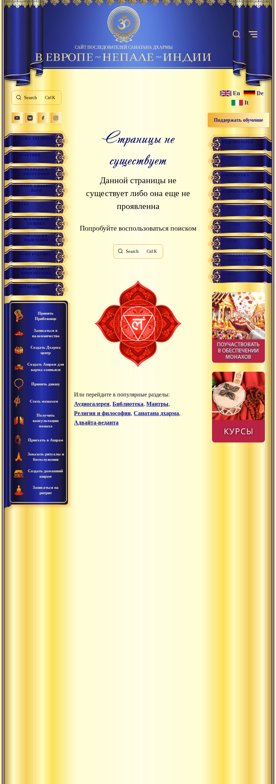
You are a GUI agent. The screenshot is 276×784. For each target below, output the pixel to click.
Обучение (30, 287)
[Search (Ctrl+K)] (236, 34)
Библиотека (127, 404)
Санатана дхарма (156, 413)
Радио (228, 274)
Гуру (24, 205)
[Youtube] (17, 118)
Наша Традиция (36, 138)
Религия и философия (36, 172)
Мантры (157, 404)
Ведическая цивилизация (36, 271)
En (236, 93)
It (246, 103)
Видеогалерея (238, 142)
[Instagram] (55, 118)
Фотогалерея (237, 208)
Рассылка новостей (239, 258)
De (260, 93)
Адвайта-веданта (96, 422)
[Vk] (30, 118)
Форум (229, 241)
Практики (30, 155)
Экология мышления (36, 238)
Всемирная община (36, 221)
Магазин (232, 159)
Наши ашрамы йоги (36, 188)
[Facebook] (43, 118)
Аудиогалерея (92, 404)
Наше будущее (35, 254)
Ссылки (231, 225)
